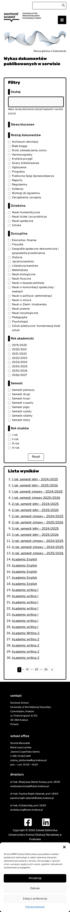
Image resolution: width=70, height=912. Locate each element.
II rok (15, 439)
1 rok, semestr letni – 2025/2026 (35, 486)
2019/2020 (19, 345)
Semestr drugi (21, 394)
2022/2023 (19, 358)
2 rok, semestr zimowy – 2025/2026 (37, 523)
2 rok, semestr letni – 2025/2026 (35, 510)
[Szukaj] (63, 5)
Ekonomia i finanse (24, 240)
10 (27, 669)
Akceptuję (35, 878)
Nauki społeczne (22, 221)
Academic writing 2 (25, 640)
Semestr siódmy (22, 416)
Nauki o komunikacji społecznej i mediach (33, 290)
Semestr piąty (21, 407)
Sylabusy (18, 189)
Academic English (24, 560)
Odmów (35, 888)
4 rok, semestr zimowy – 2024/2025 (38, 547)
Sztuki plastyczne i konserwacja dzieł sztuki (36, 328)
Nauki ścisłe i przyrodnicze (29, 217)
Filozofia (17, 244)
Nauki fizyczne (21, 279)
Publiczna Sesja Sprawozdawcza (33, 176)
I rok (15, 435)
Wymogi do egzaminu (26, 193)
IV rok (15, 448)
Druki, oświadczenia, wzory (29, 150)
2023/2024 (19, 362)
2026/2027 (19, 375)
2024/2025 (20, 366)
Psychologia (20, 322)
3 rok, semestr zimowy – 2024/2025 (37, 541)
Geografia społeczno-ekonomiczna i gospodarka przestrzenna (35, 251)
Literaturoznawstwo (25, 266)
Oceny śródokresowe (25, 163)
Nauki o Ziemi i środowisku (29, 304)
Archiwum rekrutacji (25, 142)
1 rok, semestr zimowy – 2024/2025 (37, 492)
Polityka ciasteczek (35, 906)
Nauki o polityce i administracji (32, 296)
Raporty (17, 180)
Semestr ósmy (21, 420)
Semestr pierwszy (23, 390)
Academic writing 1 (25, 590)
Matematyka (20, 270)
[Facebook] (28, 822)
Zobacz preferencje (35, 899)
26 (46, 669)
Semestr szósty (22, 411)
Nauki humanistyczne (26, 212)
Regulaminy (19, 185)
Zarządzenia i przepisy (26, 197)
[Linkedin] (46, 822)
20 (36, 669)
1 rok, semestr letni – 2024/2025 (35, 479)
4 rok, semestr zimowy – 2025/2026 (37, 553)
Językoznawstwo (23, 261)
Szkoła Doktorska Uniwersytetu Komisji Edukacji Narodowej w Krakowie (26, 24)
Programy (18, 172)
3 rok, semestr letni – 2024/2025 (35, 529)
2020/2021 (19, 349)
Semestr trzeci (21, 399)
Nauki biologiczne (23, 274)
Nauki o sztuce (21, 300)
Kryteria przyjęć (22, 159)
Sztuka (16, 225)
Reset (36, 457)
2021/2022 (19, 354)
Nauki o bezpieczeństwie (28, 283)
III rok (15, 444)
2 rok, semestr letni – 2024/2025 (35, 504)
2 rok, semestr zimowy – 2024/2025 (37, 516)
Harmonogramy (22, 155)
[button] (64, 847)
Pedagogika (19, 317)
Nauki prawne (21, 309)
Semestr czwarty (22, 403)
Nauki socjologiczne (25, 313)
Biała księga (19, 146)
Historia (17, 257)
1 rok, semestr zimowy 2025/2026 (36, 498)
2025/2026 (19, 371)
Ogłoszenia (19, 167)
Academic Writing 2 (25, 633)
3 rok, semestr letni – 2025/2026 (35, 535)
